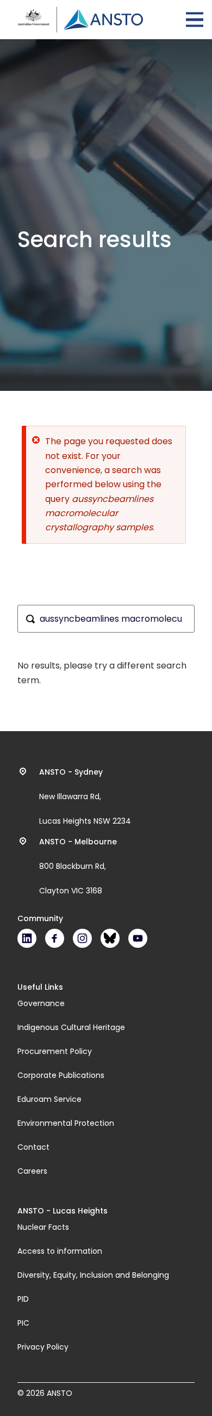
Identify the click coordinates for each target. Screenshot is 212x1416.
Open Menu (194, 19)
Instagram (82, 938)
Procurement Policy (54, 1051)
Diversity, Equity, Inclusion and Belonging (93, 1275)
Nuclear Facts (43, 1227)
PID (23, 1299)
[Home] (80, 20)
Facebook (54, 938)
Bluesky (110, 938)
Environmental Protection (65, 1123)
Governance (41, 1003)
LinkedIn (26, 938)
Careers (32, 1171)
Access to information (59, 1251)
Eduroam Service (49, 1099)
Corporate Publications (60, 1075)
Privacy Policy (42, 1346)
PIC (23, 1322)
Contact (33, 1147)
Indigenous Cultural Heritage (71, 1027)
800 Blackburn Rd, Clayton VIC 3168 (78, 866)
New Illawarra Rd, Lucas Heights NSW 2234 (85, 796)
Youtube (137, 938)
